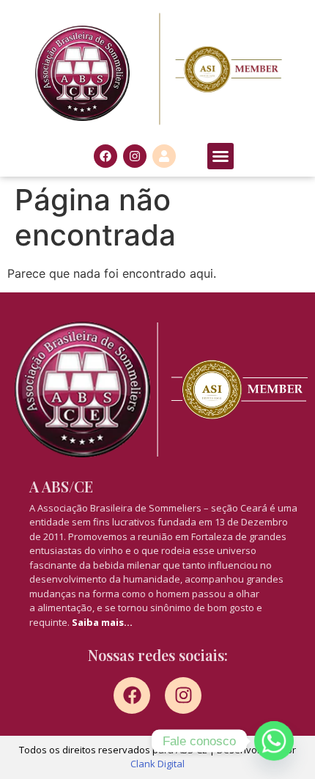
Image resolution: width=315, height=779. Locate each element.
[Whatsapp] (274, 741)
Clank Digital (157, 763)
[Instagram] (135, 156)
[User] (164, 156)
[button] (220, 156)
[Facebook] (105, 156)
